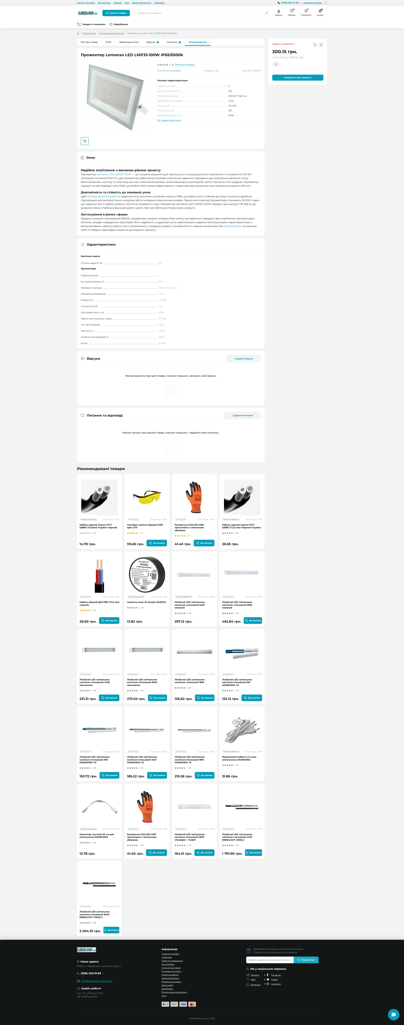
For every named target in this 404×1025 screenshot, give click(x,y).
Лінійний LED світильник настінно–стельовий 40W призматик (95, 682)
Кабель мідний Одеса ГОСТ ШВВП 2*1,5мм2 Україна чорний (98, 526)
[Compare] (121, 500)
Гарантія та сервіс (170, 954)
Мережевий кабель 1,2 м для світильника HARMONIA (239, 758)
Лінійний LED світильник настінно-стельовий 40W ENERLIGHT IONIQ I (237, 837)
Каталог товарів (118, 13)
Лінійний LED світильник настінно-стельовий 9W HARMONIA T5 (95, 760)
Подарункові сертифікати (174, 992)
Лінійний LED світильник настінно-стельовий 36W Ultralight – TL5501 (190, 837)
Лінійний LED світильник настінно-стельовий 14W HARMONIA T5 (142, 760)
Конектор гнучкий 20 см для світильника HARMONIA (97, 836)
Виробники (121, 24)
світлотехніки (233, 226)
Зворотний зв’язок (141, 3)
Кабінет (279, 15)
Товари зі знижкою (93, 24)
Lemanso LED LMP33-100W (114, 174)
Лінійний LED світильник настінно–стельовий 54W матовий (190, 605)
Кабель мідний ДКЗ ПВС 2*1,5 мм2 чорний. (99, 603)
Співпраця (159, 3)
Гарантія (117, 3)
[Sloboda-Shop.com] (87, 12)
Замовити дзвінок (312, 3)
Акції (164, 996)
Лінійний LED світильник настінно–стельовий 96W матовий (237, 605)
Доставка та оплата (171, 971)
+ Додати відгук (243, 358)
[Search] (266, 13)
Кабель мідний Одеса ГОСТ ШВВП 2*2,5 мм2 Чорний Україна (241, 526)
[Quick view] (121, 489)
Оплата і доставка (86, 3)
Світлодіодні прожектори (111, 33)
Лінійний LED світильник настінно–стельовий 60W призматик (142, 682)
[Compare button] (321, 44)
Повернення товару (171, 982)
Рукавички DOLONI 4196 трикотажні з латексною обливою (189, 528)
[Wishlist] (121, 495)
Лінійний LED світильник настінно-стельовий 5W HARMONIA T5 (237, 682)
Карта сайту (167, 985)
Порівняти (306, 12)
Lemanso (175, 70)
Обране (292, 12)
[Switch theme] (325, 2)
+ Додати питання (242, 415)
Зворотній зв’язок (170, 978)
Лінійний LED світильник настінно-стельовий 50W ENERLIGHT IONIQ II (95, 914)
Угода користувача (171, 968)
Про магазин (104, 3)
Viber (253, 979)
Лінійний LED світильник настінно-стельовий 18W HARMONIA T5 (190, 760)
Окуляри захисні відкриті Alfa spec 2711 (145, 526)
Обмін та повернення (172, 961)
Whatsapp (255, 985)
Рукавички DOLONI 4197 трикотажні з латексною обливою (141, 837)
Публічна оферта (170, 975)
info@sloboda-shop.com (97, 981)
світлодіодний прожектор (104, 196)
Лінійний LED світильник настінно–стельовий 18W (190, 681)
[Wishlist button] (315, 44)
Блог (127, 3)
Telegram (255, 975)
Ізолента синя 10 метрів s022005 (146, 602)
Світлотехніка (89, 33)
